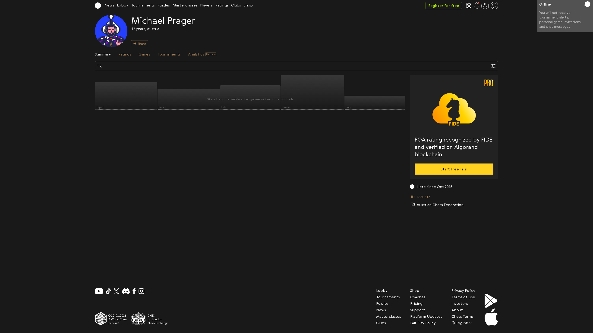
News (109, 5)
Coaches (417, 296)
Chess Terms (462, 316)
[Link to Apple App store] (491, 317)
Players (206, 5)
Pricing (416, 303)
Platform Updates (426, 316)
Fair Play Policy (423, 322)
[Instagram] (141, 291)
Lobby (122, 5)
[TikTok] (108, 291)
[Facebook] (134, 291)
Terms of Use (463, 296)
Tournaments (143, 5)
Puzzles (164, 5)
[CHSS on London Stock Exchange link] (138, 319)
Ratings (221, 5)
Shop (248, 5)
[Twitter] (116, 291)
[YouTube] (99, 291)
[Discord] (126, 291)
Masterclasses (185, 5)
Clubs (236, 5)
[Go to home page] (98, 5)
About (457, 309)
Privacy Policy (463, 290)
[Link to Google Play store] (491, 301)
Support (417, 309)
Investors (459, 303)
